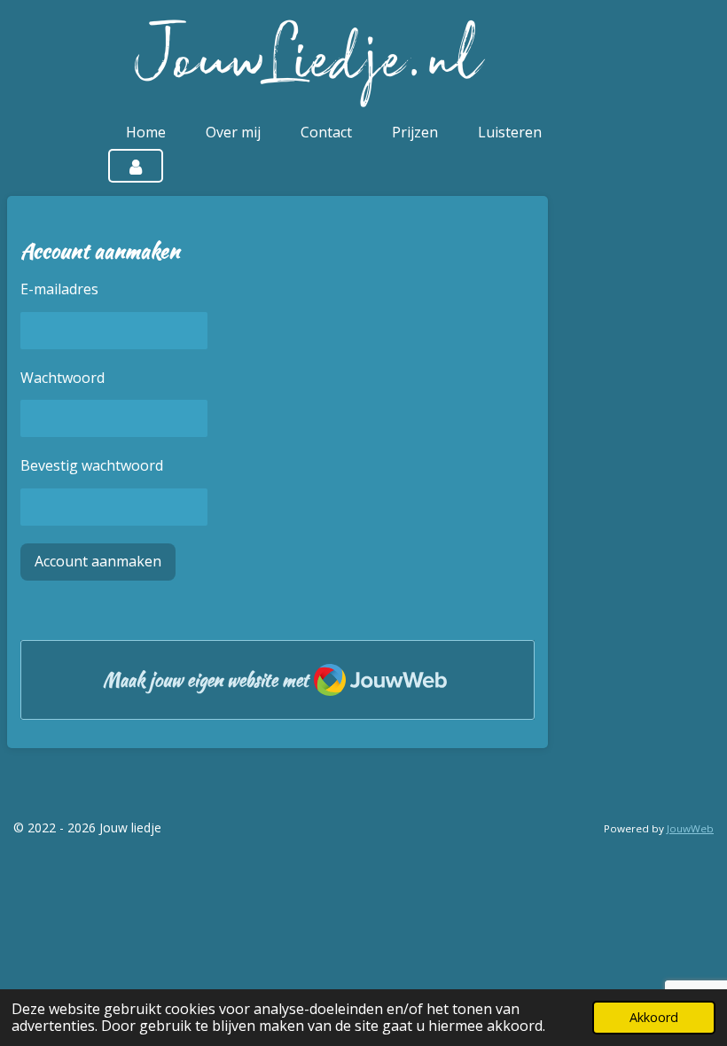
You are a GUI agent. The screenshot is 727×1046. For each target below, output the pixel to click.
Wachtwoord (62, 377)
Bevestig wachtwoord (91, 465)
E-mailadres (59, 289)
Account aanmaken (98, 561)
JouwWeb (690, 828)
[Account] (135, 166)
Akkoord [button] (653, 1017)
